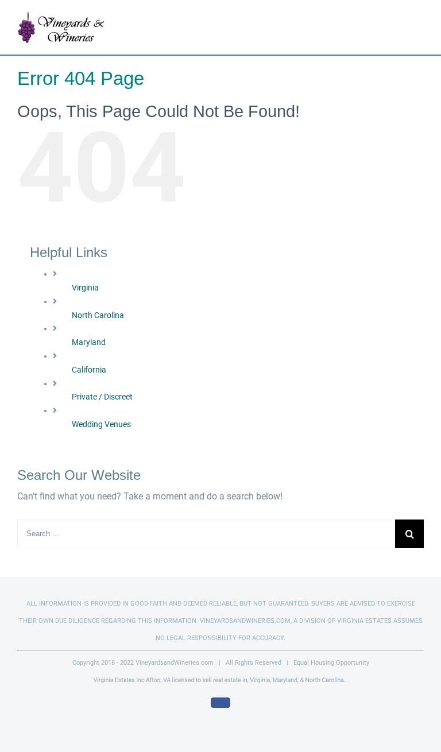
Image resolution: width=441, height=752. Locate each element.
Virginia (85, 287)
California (89, 369)
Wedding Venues (101, 424)
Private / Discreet (102, 396)
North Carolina (98, 315)
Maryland (89, 342)
